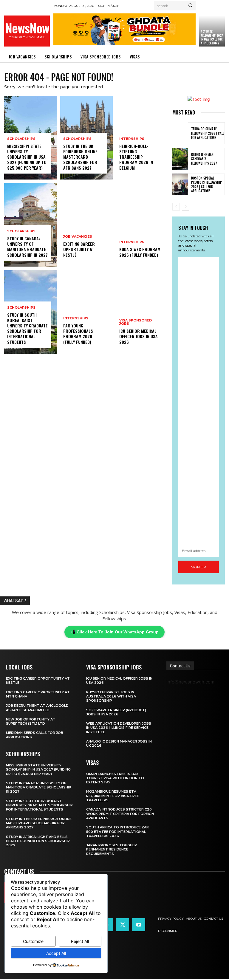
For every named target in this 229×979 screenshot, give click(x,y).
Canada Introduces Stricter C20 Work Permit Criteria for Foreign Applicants (120, 813)
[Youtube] (138, 924)
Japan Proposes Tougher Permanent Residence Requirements (111, 849)
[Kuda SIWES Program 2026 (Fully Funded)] (142, 225)
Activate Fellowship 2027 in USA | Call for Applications (212, 37)
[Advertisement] (198, 400)
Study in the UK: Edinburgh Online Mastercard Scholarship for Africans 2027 (80, 157)
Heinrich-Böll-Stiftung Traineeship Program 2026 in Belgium (136, 157)
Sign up (198, 567)
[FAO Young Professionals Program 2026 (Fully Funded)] (86, 312)
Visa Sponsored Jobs (135, 322)
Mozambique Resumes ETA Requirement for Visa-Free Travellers (112, 795)
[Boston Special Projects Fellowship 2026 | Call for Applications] (180, 185)
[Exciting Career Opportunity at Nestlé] (86, 225)
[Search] (190, 5)
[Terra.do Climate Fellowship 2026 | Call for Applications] (180, 133)
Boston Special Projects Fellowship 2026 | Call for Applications (206, 184)
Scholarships (21, 138)
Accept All (56, 953)
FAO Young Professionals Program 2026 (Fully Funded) (78, 333)
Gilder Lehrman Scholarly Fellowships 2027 (204, 159)
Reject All (80, 941)
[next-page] (185, 207)
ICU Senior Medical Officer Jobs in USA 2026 (138, 336)
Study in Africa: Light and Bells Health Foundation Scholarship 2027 (38, 841)
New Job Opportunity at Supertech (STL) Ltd (30, 721)
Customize (33, 941)
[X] (122, 924)
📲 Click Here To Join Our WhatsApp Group (114, 632)
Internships (75, 318)
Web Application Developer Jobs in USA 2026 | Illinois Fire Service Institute (118, 727)
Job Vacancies (77, 236)
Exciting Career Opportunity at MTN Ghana (38, 694)
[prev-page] (176, 207)
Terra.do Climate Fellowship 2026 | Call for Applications (207, 133)
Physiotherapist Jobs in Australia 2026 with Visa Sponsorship (111, 696)
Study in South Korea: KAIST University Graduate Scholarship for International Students (27, 328)
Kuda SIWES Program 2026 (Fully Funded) (139, 252)
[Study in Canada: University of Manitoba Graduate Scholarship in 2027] (30, 225)
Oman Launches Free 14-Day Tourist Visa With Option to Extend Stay (115, 778)
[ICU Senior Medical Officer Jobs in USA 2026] (142, 312)
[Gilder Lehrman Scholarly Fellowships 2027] (180, 159)
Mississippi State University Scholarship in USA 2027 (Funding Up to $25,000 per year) (27, 157)
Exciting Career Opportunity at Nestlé (79, 249)
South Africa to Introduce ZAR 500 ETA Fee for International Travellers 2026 (117, 831)
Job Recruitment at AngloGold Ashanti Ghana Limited (37, 707)
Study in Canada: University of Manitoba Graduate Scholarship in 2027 (27, 246)
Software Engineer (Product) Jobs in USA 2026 (116, 712)
